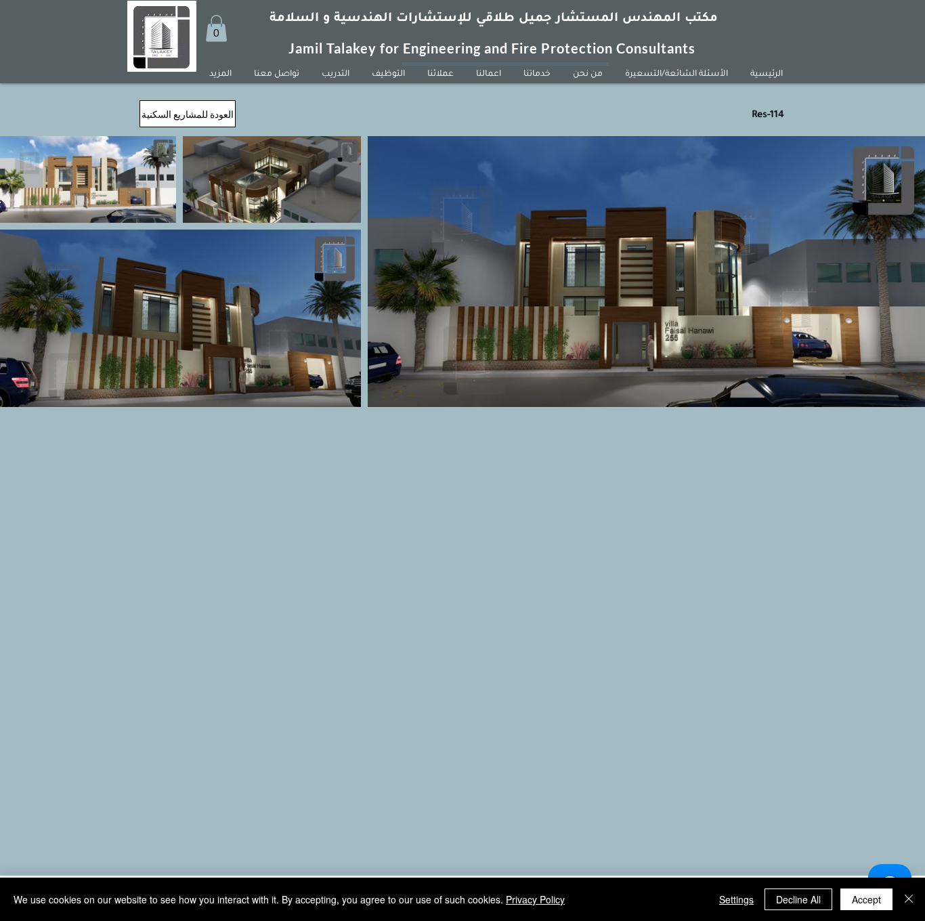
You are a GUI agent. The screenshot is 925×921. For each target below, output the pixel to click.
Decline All (798, 899)
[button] (216, 28)
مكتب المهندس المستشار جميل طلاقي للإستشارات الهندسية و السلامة (494, 19)
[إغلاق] (909, 899)
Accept (866, 899)
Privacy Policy (535, 899)
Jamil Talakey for (345, 48)
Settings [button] (736, 899)
